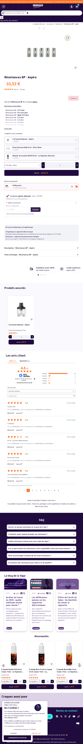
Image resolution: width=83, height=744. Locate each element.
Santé (9, 628)
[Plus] (32, 336)
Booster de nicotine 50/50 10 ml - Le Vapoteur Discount (34, 156)
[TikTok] (70, 716)
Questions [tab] (25, 360)
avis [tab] (12, 360)
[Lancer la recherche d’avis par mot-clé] (74, 396)
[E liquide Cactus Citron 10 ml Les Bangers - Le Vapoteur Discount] (69, 654)
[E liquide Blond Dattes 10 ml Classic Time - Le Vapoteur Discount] (14, 654)
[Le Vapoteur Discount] (38, 6)
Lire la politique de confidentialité (14, 726)
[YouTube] (74, 716)
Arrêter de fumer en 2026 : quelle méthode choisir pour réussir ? (14, 601)
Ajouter (21, 342)
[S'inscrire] (49, 716)
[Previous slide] (3, 665)
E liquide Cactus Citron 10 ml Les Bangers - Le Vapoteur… (68, 670)
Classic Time (5, 675)
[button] (77, 6)
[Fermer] (1, 17)
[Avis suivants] (58, 490)
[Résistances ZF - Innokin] (43, 28)
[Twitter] (61, 716)
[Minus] (10, 336)
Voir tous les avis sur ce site (24, 382)
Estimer (36, 209)
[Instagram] (65, 716)
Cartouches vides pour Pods (17, 330)
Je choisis (13, 733)
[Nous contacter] (78, 716)
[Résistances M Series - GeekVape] (39, 28)
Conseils (36, 628)
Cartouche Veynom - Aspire (23, 139)
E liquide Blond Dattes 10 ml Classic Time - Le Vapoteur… (12, 670)
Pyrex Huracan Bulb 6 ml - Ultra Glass (27, 147)
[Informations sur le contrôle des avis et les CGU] (34, 379)
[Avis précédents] (24, 490)
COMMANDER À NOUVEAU (17, 738)
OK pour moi (36, 733)
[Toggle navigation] (3, 6)
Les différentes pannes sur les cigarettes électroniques (39, 601)
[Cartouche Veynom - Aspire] (21, 309)
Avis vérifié (72, 403)
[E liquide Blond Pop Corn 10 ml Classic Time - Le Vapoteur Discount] (41, 654)
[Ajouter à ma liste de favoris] (75, 68)
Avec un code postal (12, 206)
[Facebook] (57, 716)
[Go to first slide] (79, 665)
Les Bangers (60, 675)
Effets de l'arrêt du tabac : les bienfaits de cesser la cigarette (67, 601)
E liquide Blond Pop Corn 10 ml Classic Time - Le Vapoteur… (41, 670)
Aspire (35, 102)
